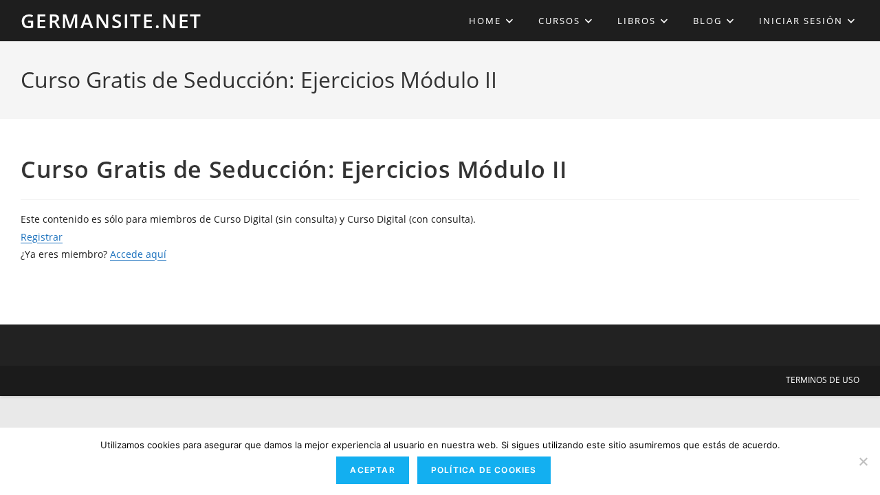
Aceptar (372, 470)
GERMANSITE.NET (111, 21)
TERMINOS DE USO (822, 380)
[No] (863, 461)
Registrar (42, 236)
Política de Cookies (484, 470)
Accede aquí (138, 254)
